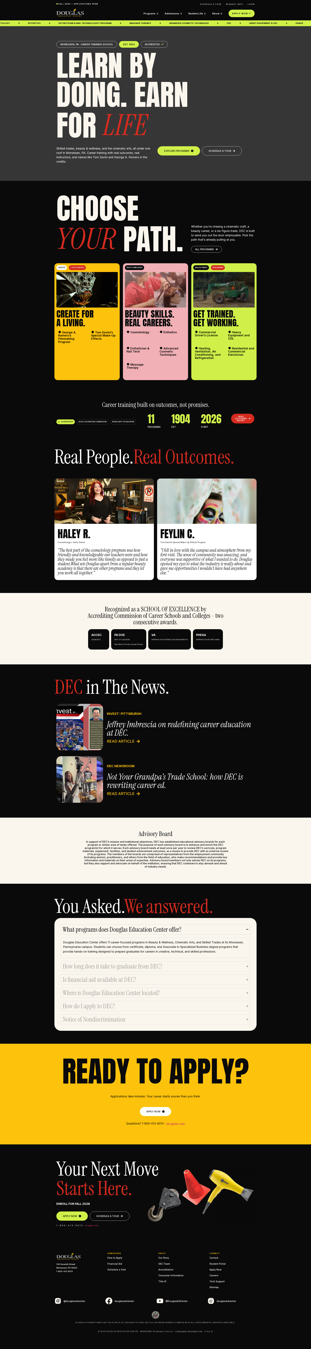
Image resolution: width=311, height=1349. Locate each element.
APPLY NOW (240, 13)
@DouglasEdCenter (177, 1301)
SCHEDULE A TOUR (210, 4)
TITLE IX (208, 1332)
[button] (61, 267)
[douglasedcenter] (108, 1300)
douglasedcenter (124, 1301)
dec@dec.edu (175, 1123)
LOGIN (251, 4)
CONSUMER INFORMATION (188, 1332)
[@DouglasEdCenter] (159, 1300)
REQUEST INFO (234, 4)
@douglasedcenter (74, 1301)
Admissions (172, 13)
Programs (150, 13)
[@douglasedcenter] (57, 1300)
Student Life (195, 13)
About (215, 13)
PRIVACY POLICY (164, 1332)
